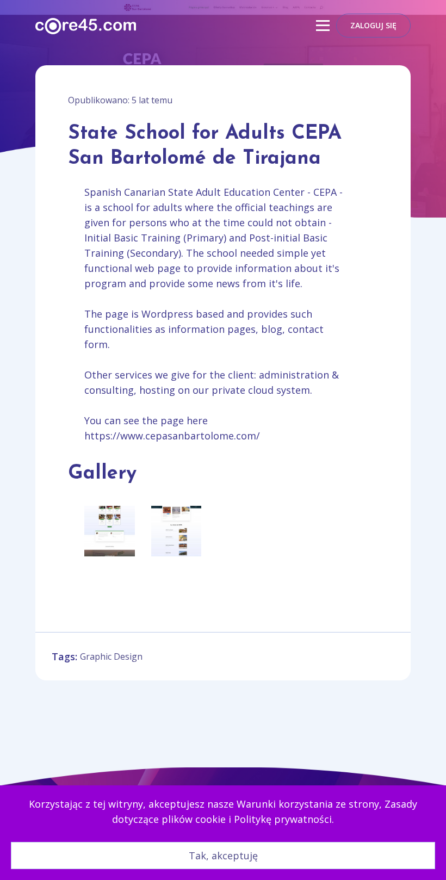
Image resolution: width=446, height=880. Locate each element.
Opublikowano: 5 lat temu (120, 100)
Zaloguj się (373, 25)
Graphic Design (111, 656)
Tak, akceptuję (223, 855)
